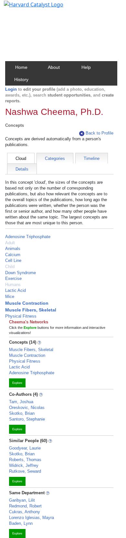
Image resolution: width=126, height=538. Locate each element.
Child (10, 266)
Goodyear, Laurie (25, 448)
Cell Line (13, 260)
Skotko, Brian (22, 413)
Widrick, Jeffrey (23, 465)
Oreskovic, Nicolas (27, 407)
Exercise (13, 278)
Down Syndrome (20, 272)
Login (11, 89)
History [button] (21, 79)
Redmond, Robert (25, 506)
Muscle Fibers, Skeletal (30, 309)
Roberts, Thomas (25, 459)
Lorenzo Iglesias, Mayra (31, 517)
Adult (10, 242)
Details (22, 169)
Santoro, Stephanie (27, 419)
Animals (12, 248)
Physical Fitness (21, 316)
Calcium (12, 254)
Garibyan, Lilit (22, 500)
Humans (13, 284)
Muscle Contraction (26, 303)
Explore (17, 383)
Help (86, 67)
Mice (9, 296)
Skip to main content (27, 8)
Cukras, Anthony (24, 511)
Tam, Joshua (21, 401)
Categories (55, 158)
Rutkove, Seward (25, 471)
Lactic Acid (15, 290)
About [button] (54, 67)
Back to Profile (99, 133)
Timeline (92, 158)
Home (21, 67)
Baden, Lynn (21, 523)
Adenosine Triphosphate (27, 236)
